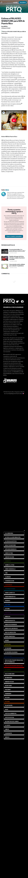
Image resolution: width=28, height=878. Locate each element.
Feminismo (8, 693)
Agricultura (9, 553)
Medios (7, 737)
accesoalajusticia (11, 541)
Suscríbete (23, 2)
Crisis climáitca (10, 592)
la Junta (7, 725)
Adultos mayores (10, 545)
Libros (7, 729)
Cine (6, 573)
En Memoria (8, 677)
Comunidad (8, 584)
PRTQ (5, 26)
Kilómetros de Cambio (12, 721)
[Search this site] (2, 2)
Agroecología (9, 557)
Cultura (7, 604)
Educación (8, 656)
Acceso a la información (12, 537)
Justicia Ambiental (11, 713)
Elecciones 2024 (9, 673)
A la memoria (9, 533)
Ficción (7, 701)
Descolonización (10, 632)
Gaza (6, 709)
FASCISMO (8, 689)
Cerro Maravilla (10, 569)
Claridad (8, 577)
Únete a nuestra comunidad (14, 236)
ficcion (7, 697)
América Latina (9, 565)
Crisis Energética (10, 596)
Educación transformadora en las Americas (14, 660)
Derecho (7, 616)
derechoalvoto (10, 620)
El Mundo (8, 669)
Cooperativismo (10, 588)
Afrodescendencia (10, 549)
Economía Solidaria (11, 652)
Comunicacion (9, 580)
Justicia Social (9, 717)
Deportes (8, 612)
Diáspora (8, 644)
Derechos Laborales (11, 628)
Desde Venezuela (10, 636)
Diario (7, 640)
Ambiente (8, 561)
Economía (8, 648)
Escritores (8, 685)
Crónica (7, 600)
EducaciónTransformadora (14, 665)
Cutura (7, 608)
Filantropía (8, 705)
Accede (15, 2)
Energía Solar (9, 681)
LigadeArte (8, 733)
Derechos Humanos (11, 624)
